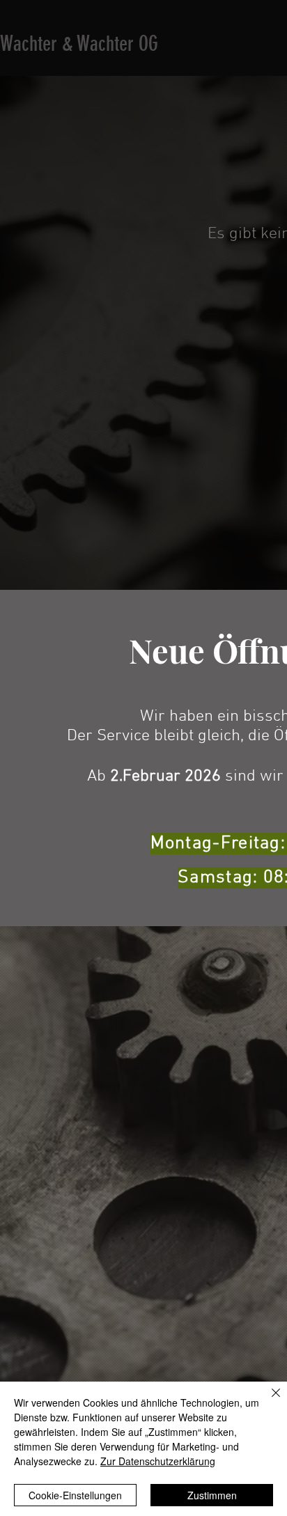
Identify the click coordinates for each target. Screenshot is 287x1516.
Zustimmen (212, 1495)
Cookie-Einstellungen (75, 1495)
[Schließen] (267, 1401)
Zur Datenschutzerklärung (157, 1461)
